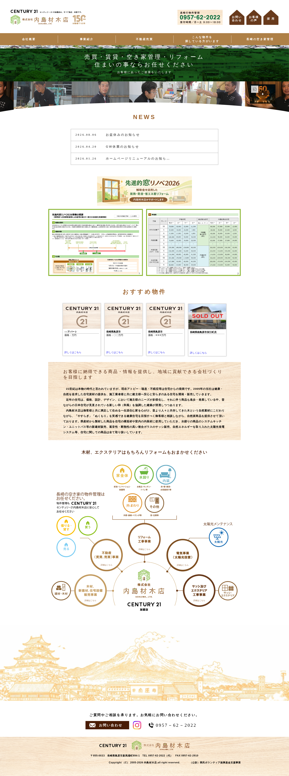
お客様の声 (254, 19)
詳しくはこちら (72, 352)
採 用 (271, 18)
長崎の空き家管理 (260, 39)
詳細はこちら (90, 600)
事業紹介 (87, 39)
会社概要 (29, 39)
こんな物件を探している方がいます (202, 39)
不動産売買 (144, 39)
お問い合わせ (237, 19)
